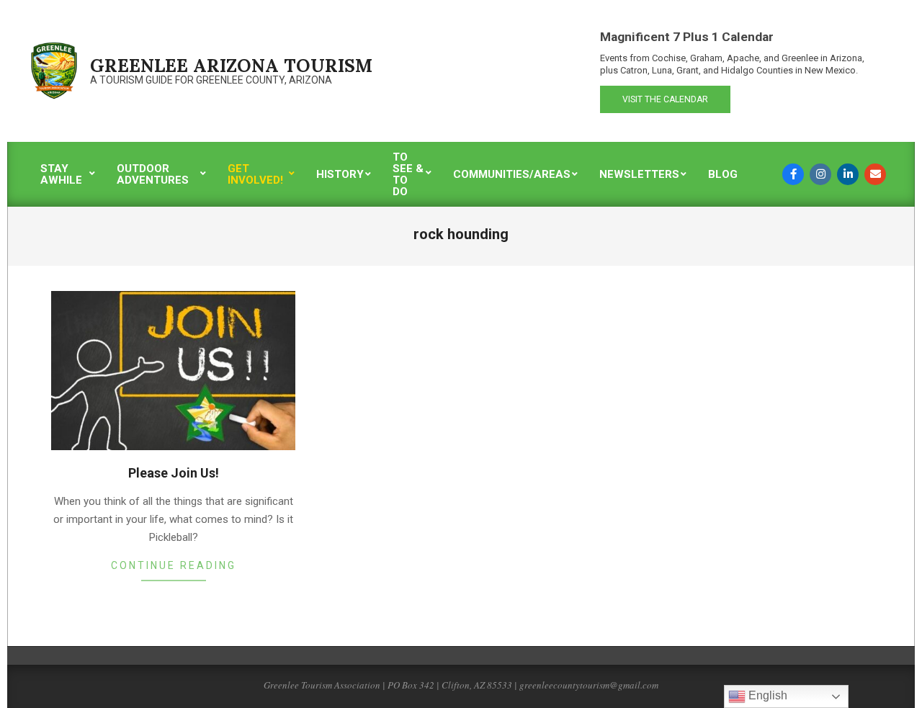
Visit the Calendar (665, 99)
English (766, 695)
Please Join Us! (173, 472)
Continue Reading (173, 565)
